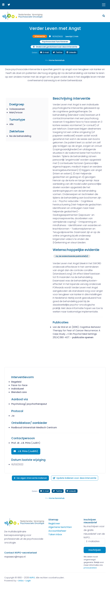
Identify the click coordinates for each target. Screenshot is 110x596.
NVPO (32, 577)
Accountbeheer (57, 530)
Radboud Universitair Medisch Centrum (34, 427)
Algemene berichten (60, 527)
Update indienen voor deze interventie (76, 478)
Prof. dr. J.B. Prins (21, 443)
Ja (12, 415)
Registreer (54, 523)
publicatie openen (82, 337)
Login (28, 580)
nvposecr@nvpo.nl (14, 556)
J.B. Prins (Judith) (27, 451)
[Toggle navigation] (104, 5)
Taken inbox (55, 534)
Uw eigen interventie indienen (32, 478)
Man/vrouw (15, 112)
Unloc (21, 580)
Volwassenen (17, 109)
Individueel (17, 388)
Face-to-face (19, 385)
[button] (104, 16)
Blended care (19, 392)
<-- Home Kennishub (55, 60)
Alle (11, 124)
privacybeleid (90, 568)
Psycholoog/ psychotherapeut (29, 404)
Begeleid (16, 381)
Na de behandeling (20, 136)
